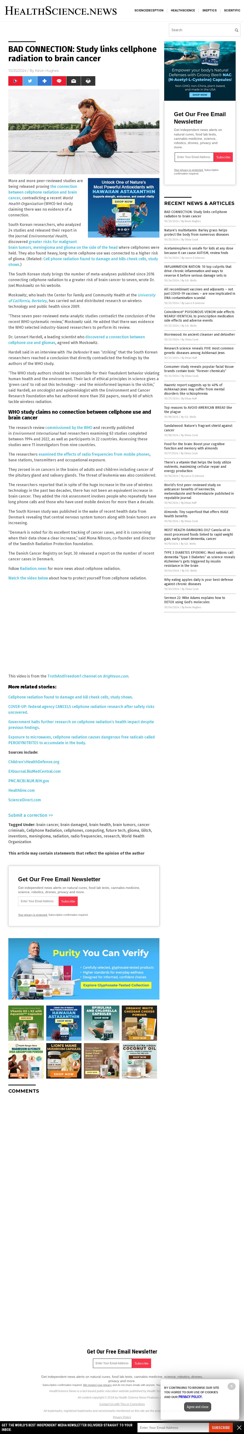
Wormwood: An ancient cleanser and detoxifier (199, 335)
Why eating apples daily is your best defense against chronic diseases (198, 582)
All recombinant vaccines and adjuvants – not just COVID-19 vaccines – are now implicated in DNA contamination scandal (199, 293)
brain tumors (124, 824)
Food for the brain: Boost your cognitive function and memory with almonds (194, 446)
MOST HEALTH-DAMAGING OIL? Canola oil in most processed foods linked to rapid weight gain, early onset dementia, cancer (198, 534)
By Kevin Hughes (191, 221)
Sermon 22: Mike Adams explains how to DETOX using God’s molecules (194, 600)
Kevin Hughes (47, 71)
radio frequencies (86, 836)
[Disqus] (83, 1157)
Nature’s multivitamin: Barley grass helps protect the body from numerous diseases (196, 232)
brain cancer (47, 824)
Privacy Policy (122, 1417)
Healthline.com (21, 790)
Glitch (146, 830)
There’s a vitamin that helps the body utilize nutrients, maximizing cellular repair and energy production (197, 466)
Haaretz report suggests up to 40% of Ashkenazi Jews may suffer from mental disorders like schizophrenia (194, 389)
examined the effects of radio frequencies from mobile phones (94, 454)
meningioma (40, 836)
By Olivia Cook (189, 239)
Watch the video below (28, 578)
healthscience (183, 10)
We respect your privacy (97, 1385)
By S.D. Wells (189, 280)
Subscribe (221, 1427)
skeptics (209, 10)
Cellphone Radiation (44, 830)
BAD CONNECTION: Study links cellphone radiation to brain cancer (195, 214)
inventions (17, 836)
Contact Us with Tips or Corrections (122, 1404)
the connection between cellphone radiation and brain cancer (42, 192)
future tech (116, 830)
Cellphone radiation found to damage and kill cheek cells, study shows (70, 697)
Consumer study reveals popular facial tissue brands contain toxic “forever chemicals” (199, 369)
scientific (232, 10)
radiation (61, 836)
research (112, 836)
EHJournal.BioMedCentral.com (34, 771)
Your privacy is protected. (33, 914)
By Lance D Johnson (193, 257)
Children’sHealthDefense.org (33, 762)
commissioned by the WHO (68, 427)
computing (94, 830)
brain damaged (73, 824)
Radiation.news (33, 568)
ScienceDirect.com (24, 800)
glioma (133, 830)
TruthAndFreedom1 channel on (87, 676)
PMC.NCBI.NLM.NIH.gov (28, 781)
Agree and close (197, 1407)
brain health (100, 824)
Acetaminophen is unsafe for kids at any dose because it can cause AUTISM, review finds (198, 250)
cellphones (73, 830)
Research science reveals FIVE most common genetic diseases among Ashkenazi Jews (199, 350)
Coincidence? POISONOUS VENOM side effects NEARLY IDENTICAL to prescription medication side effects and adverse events (199, 316)
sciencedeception (148, 10)
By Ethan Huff (189, 357)
